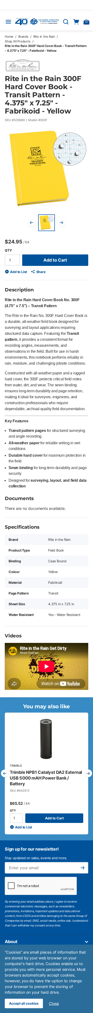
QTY (8, 250)
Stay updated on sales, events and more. (36, 858)
